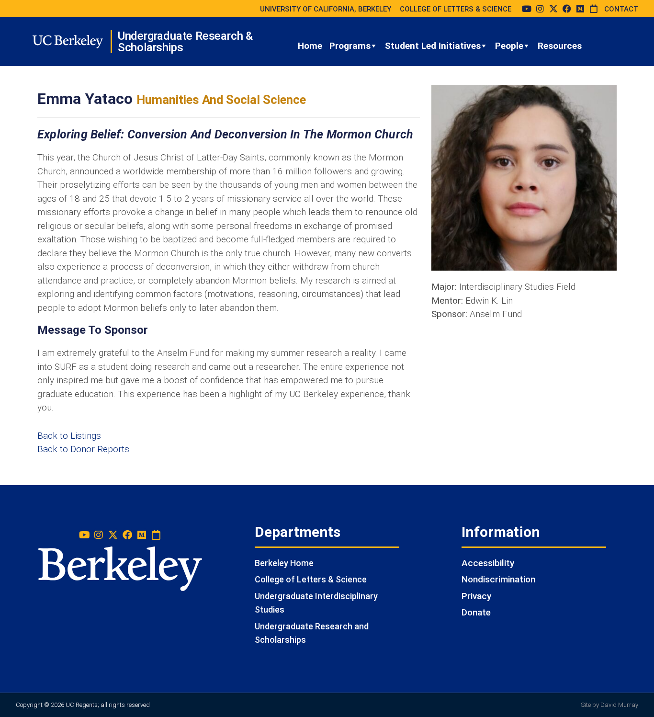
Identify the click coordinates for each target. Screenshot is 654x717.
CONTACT (621, 9)
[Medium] (580, 8)
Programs (350, 45)
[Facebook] (567, 8)
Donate (476, 612)
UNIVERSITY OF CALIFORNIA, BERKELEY (325, 9)
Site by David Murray (609, 704)
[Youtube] (526, 8)
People (509, 45)
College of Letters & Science (311, 579)
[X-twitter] (553, 8)
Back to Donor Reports (83, 449)
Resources (560, 45)
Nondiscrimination (498, 579)
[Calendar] (593, 8)
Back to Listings (69, 435)
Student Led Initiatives (433, 45)
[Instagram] (540, 8)
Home (310, 45)
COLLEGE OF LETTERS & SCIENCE (455, 9)
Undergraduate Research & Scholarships (185, 41)
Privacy (476, 596)
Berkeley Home (284, 563)
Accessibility (488, 563)
